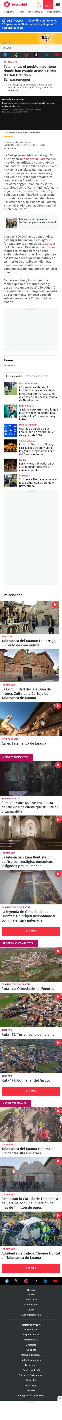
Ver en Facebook (7, 1281)
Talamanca (10, 62)
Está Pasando (10, 739)
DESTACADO (15, 20)
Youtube (57, 55)
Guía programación (31, 1315)
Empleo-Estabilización (31, 1360)
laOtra (31, 1310)
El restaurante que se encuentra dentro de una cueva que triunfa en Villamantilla (31, 778)
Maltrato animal (29, 383)
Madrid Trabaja (28, 425)
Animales (24, 476)
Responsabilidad (31, 1335)
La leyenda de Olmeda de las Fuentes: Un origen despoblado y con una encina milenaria (31, 887)
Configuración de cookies (31, 1395)
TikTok (36, 55)
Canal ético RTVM (31, 1370)
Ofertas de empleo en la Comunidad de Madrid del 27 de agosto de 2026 (10, 430)
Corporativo (31, 1325)
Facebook (5, 55)
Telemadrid (31, 1300)
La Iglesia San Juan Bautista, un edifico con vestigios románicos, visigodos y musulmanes (31, 833)
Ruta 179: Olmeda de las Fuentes (31, 964)
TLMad (21, 12)
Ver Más (31, 931)
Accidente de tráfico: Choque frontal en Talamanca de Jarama (31, 1229)
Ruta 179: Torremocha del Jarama (31, 1010)
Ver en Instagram (26, 1281)
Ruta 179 (7, 636)
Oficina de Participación (31, 1375)
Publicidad (31, 1350)
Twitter (15, 55)
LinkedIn (46, 55)
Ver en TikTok (36, 1281)
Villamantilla (10, 798)
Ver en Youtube (55, 1281)
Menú (57, 4)
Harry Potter (27, 406)
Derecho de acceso (31, 1355)
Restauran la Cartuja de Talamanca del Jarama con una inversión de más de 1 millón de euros (31, 1174)
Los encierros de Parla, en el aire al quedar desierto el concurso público (10, 465)
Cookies (31, 1390)
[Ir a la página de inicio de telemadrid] (15, 4)
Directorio (31, 1345)
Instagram (26, 55)
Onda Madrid (35, 12)
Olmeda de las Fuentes (16, 907)
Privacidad (31, 1380)
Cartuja (50, 243)
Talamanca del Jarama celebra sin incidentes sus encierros (31, 1124)
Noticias (9, 12)
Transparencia (31, 1340)
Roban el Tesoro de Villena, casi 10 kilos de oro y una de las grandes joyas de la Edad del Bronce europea (10, 445)
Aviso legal (31, 1385)
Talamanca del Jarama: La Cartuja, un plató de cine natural (11, 223)
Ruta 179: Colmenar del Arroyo (31, 1056)
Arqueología (27, 441)
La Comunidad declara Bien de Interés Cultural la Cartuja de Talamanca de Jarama (29, 665)
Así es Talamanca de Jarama (31, 719)
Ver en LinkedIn (46, 1281)
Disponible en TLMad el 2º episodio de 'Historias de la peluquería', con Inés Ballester (29, 24)
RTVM (31, 1290)
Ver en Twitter (16, 1281)
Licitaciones (31, 1365)
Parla (22, 460)
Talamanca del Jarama (35, 159)
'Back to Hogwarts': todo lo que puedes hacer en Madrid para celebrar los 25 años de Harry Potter (10, 411)
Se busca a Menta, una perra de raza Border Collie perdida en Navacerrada (10, 480)
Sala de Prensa (31, 1330)
